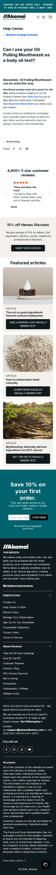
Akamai (33, 869)
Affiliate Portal (11, 693)
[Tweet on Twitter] (20, 148)
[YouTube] (29, 749)
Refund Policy (11, 612)
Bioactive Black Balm (21, 103)
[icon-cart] (43, 17)
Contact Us (9, 602)
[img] (27, 182)
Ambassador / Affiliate (15, 688)
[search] (38, 17)
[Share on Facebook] (13, 148)
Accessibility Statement (16, 627)
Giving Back (9, 683)
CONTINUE (39, 517)
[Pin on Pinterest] (27, 148)
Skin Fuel (33, 96)
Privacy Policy (11, 632)
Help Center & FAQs (14, 607)
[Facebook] (6, 749)
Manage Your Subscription (18, 617)
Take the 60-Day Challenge (18, 653)
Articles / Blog (11, 668)
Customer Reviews (13, 663)
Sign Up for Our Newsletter (18, 622)
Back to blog (13, 141)
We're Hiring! (10, 678)
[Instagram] (14, 749)
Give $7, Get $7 (12, 658)
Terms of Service (13, 637)
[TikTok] (22, 749)
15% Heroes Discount (15, 673)
